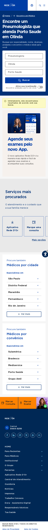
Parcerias (9, 470)
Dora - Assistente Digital (18, 503)
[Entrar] (32, 5)
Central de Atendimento (17, 480)
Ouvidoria (10, 484)
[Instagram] (20, 435)
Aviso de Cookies (31, 529)
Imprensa (9, 494)
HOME (8, 447)
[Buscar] (40, 5)
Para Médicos (12, 456)
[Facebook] (7, 435)
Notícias (9, 489)
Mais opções (39, 240)
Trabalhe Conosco (14, 498)
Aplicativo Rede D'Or (16, 475)
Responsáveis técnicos (16, 508)
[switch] (24, 87)
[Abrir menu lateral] (44, 5)
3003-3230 (16, 429)
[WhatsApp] (33, 435)
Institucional (11, 461)
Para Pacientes (12, 451)
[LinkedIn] (13, 435)
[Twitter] (26, 435)
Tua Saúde (10, 512)
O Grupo (9, 465)
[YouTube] (39, 435)
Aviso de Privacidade (10, 529)
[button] (24, 80)
